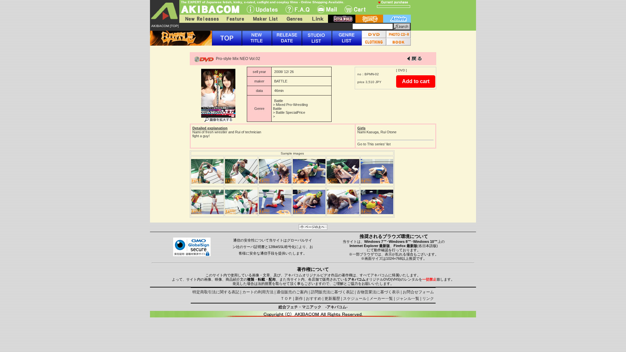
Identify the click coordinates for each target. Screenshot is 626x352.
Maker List (265, 19)
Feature (235, 19)
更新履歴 (332, 298)
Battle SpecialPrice (290, 112)
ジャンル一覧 (407, 298)
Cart (355, 9)
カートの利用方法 (258, 292)
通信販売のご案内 (292, 292)
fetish (341, 19)
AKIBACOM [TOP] (165, 26)
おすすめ (313, 298)
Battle (278, 101)
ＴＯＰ (286, 298)
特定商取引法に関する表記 (215, 292)
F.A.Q (297, 9)
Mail (327, 9)
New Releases (200, 19)
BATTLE (280, 81)
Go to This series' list (374, 144)
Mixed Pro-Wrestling (292, 105)
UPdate (262, 9)
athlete (397, 19)
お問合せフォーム (418, 292)
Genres (294, 19)
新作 (299, 298)
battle (369, 19)
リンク (428, 298)
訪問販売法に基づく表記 (332, 292)
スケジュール (354, 298)
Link (317, 19)
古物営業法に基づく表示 (378, 292)
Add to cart (415, 81)
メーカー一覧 (381, 298)
